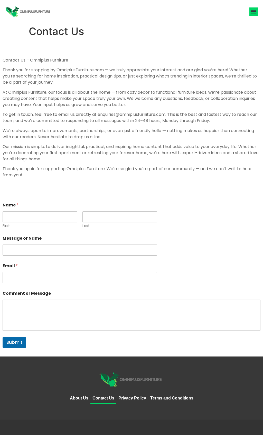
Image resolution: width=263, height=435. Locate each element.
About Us (79, 398)
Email (10, 265)
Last (86, 226)
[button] (253, 11)
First (6, 226)
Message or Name (22, 238)
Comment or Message (27, 293)
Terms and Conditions (171, 398)
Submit (14, 342)
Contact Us (103, 398)
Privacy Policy (132, 398)
